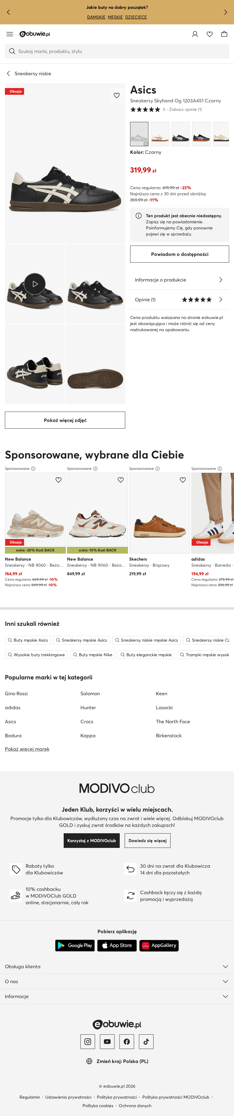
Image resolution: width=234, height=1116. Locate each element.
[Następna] (225, 12)
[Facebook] (126, 1041)
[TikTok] (146, 1041)
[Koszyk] (224, 34)
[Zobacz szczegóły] (220, 279)
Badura (13, 735)
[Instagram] (87, 1041)
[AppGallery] (159, 946)
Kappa (88, 735)
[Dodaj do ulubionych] (117, 95)
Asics (143, 89)
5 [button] (166, 109)
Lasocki (164, 707)
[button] (65, 163)
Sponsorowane (17, 468)
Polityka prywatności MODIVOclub (175, 1097)
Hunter (88, 707)
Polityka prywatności (117, 1097)
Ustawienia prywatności (68, 1097)
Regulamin (30, 1097)
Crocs (86, 721)
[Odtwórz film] (35, 284)
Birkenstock (169, 735)
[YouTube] (107, 1041)
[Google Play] (75, 946)
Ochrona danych (135, 1105)
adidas (12, 707)
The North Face (173, 721)
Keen (161, 693)
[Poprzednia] (8, 12)
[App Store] (117, 946)
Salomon (90, 693)
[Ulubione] (209, 34)
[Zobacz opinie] (220, 299)
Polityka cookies (98, 1105)
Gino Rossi (16, 693)
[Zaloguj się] (195, 34)
